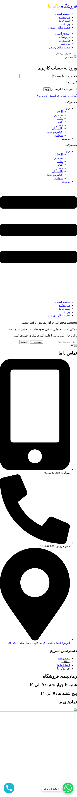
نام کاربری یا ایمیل (65, 75)
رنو (68, 108)
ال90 (60, 111)
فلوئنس (58, 135)
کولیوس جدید (55, 131)
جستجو (24, 342)
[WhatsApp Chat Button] (68, 788)
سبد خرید (64, 20)
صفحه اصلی (62, 13)
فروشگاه (62, 6)
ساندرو (58, 114)
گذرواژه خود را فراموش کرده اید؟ (57, 95)
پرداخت (65, 23)
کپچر (60, 121)
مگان (59, 118)
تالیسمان (57, 128)
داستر (59, 125)
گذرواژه (71, 82)
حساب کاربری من (59, 27)
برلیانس (65, 138)
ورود (47, 89)
